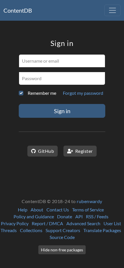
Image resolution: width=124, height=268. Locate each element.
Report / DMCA (47, 223)
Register (83, 151)
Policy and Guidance (34, 216)
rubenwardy (89, 201)
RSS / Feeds (97, 216)
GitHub (45, 151)
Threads (9, 230)
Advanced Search (83, 223)
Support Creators (63, 230)
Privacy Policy (15, 223)
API (79, 216)
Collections (31, 230)
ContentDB (17, 10)
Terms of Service (88, 209)
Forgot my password (83, 93)
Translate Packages (102, 230)
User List (112, 223)
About (37, 209)
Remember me (42, 93)
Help (22, 209)
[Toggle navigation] (112, 10)
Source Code (62, 237)
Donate (64, 216)
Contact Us (57, 209)
